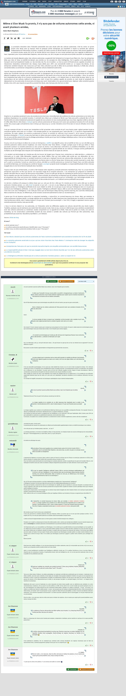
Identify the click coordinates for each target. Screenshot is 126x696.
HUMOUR (87, 6)
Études (72, 1)
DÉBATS (73, 6)
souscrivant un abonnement (42, 263)
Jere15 (13, 287)
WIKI (78, 6)
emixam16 (12, 440)
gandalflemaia (13, 424)
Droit (79, 1)
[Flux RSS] (118, 6)
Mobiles (80, 4)
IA (31, 4)
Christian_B (13, 355)
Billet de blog (14, 218)
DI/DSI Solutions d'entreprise (16, 4)
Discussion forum (112, 77)
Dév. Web (51, 4)
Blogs (44, 1)
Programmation (63, 4)
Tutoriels (32, 1)
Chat (50, 1)
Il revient (21, 135)
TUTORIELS (31, 6)
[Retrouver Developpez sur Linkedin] (124, 6)
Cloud (27, 4)
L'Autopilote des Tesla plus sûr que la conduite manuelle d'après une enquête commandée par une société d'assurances (46, 246)
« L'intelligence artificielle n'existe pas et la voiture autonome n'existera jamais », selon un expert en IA (40, 256)
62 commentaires (32, 34)
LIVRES (49, 6)
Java (46, 4)
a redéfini (48, 143)
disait (31, 185)
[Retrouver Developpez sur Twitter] (120, 6)
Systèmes (86, 4)
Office (75, 4)
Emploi (66, 1)
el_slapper (13, 546)
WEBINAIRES (42, 6)
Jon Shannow (13, 606)
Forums (24, 1)
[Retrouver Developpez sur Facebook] (122, 6)
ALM (35, 4)
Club (84, 1)
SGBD (70, 4)
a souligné (46, 164)
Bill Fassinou (22, 34)
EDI (56, 4)
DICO (82, 6)
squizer (12, 385)
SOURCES (67, 6)
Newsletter (57, 1)
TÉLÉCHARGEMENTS (57, 6)
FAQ (39, 1)
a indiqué (29, 122)
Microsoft (40, 4)
